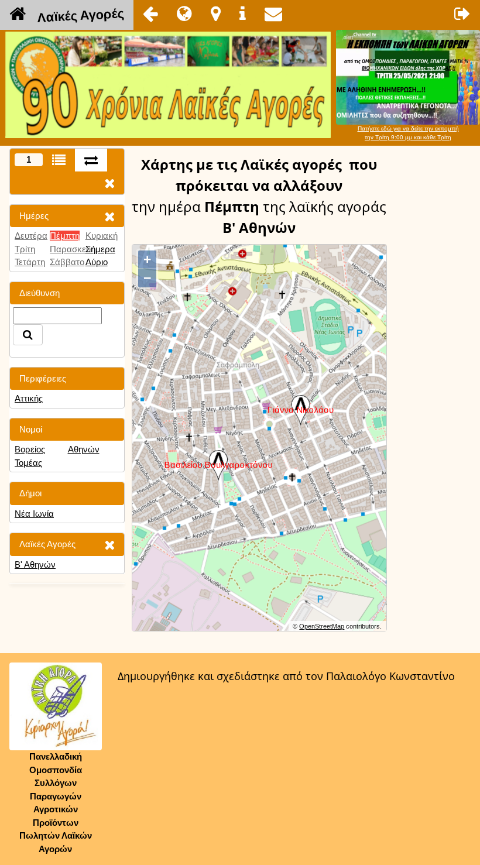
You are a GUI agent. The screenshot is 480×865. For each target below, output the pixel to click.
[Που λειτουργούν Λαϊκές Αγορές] (215, 13)
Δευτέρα (31, 236)
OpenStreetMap (321, 626)
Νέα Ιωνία (34, 514)
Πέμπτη (65, 236)
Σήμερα (100, 249)
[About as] (242, 13)
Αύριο (96, 262)
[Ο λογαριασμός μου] (462, 13)
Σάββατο (67, 262)
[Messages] (273, 13)
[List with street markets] (59, 160)
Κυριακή (101, 236)
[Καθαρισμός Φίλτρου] (109, 216)
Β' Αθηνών (35, 564)
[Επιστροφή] (150, 13)
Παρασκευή (72, 249)
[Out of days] (91, 160)
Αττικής (29, 398)
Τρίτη (25, 249)
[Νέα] (184, 13)
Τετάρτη (30, 262)
